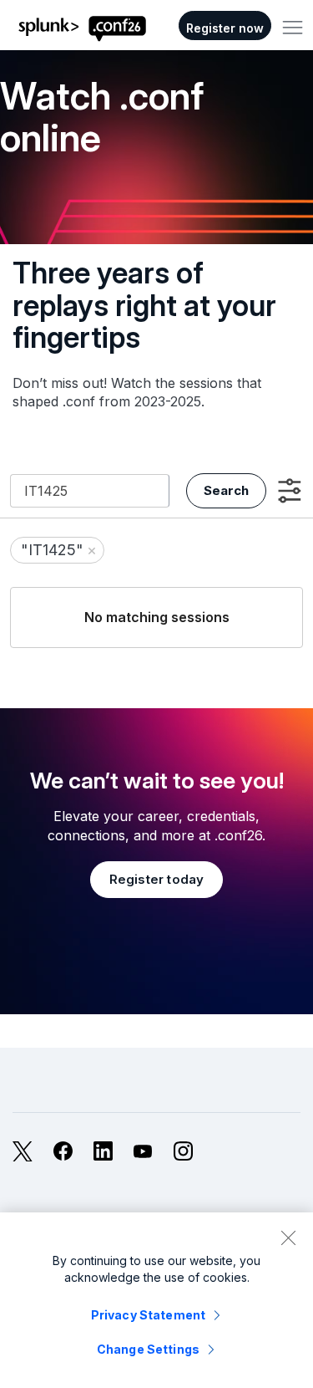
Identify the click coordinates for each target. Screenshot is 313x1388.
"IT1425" (59, 550)
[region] (156, 1300)
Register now (225, 28)
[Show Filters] (289, 490)
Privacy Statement (148, 1315)
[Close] (288, 1237)
